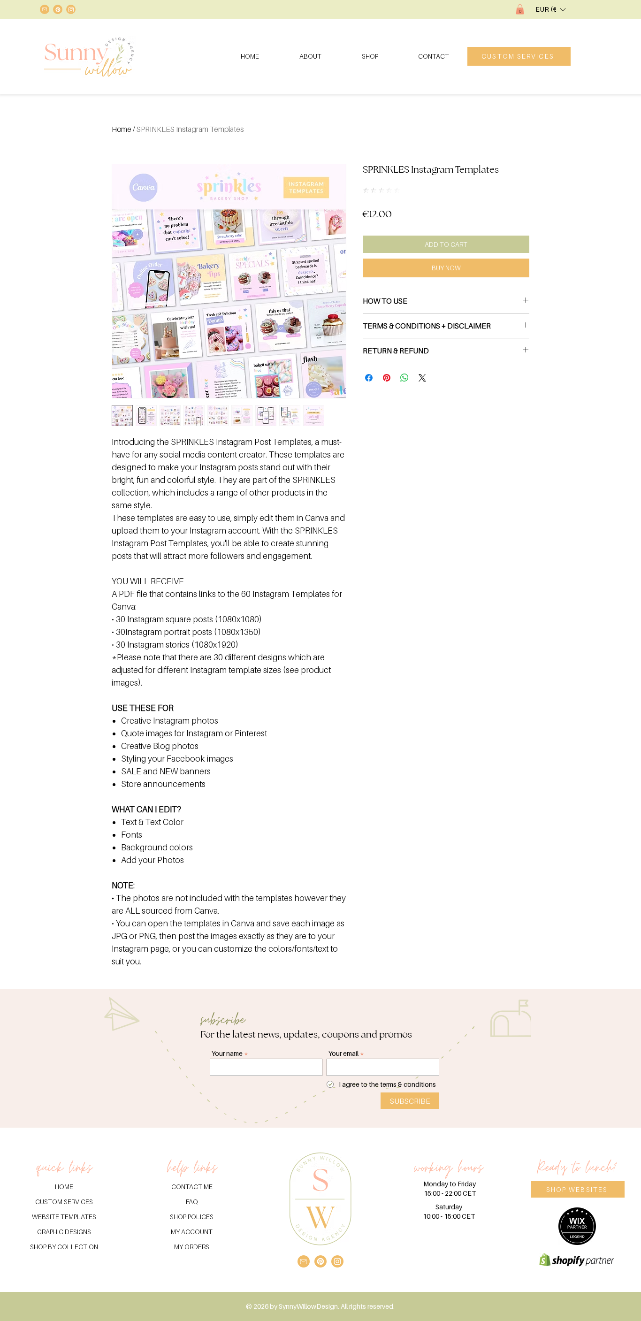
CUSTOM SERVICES (64, 1202)
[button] (520, 9)
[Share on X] (422, 377)
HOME (64, 1187)
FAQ (192, 1202)
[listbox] (550, 9)
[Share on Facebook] (368, 377)
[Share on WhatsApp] (404, 377)
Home (121, 129)
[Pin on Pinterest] (386, 377)
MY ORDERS (191, 1247)
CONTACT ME (192, 1187)
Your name (227, 1053)
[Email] (44, 9)
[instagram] (71, 9)
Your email (343, 1053)
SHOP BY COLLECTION (64, 1247)
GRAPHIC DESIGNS (64, 1232)
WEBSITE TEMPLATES (64, 1217)
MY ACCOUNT (192, 1232)
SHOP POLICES (192, 1217)
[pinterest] (57, 9)
